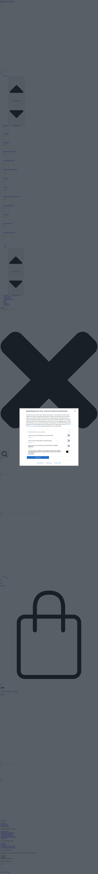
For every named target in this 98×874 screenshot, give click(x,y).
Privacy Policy (57, 463)
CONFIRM (38, 457)
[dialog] (49, 437)
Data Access (49, 463)
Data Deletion (40, 463)
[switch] (68, 435)
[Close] (75, 411)
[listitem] (49, 432)
